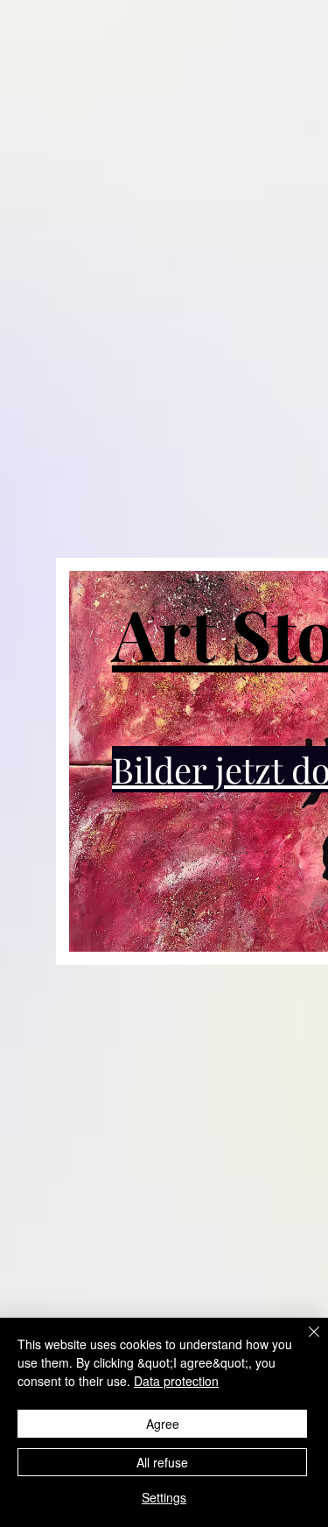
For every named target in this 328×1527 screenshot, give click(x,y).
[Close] (304, 1342)
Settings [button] (164, 1497)
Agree (162, 1423)
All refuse (162, 1462)
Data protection (176, 1381)
